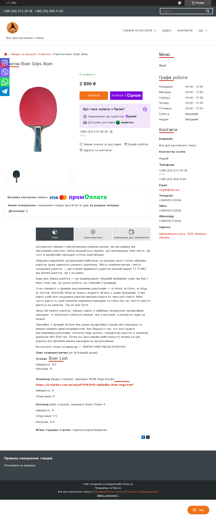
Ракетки (44, 54)
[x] (148, 438)
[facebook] (143, 438)
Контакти (185, 31)
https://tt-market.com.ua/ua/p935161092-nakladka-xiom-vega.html (84, 385)
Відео (167, 31)
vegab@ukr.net (169, 190)
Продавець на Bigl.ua (108, 488)
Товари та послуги (137, 31)
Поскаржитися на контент (108, 492)
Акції (162, 65)
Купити (93, 96)
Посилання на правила (19, 465)
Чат (201, 510)
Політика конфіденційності (142, 492)
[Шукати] (207, 11)
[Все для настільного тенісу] (12, 28)
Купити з (119, 96)
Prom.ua (128, 484)
